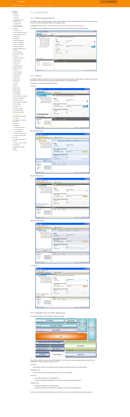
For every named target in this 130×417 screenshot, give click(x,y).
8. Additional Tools (16, 90)
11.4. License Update (17, 131)
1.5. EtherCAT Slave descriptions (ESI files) (18, 26)
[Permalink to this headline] (49, 12)
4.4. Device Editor (17, 62)
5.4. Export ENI (16, 76)
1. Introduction (15, 13)
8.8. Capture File (16, 106)
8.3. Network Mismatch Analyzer (20, 96)
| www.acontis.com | (48, 5)
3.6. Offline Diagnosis (17, 52)
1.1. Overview (16, 15)
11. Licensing (15, 123)
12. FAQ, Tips (15, 137)
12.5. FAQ (15, 150)
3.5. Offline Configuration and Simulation (19, 49)
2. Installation (15, 28)
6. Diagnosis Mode (16, 80)
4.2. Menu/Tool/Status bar (19, 58)
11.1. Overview (16, 125)
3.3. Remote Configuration (19, 44)
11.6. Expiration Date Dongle (19, 135)
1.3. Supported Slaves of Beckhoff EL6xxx (18, 20)
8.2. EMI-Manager (17, 94)
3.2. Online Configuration (18, 42)
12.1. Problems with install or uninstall (19, 140)
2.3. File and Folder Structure (19, 34)
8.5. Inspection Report (18, 100)
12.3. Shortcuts (16, 144)
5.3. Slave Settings (17, 74)
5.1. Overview (16, 70)
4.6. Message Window (18, 66)
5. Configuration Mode (17, 68)
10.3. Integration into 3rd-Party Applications (19, 121)
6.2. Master (15, 84)
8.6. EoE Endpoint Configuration (20, 102)
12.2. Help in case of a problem (20, 143)
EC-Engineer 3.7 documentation (19, 5)
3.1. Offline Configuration (18, 40)
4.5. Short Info (16, 64)
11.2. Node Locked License (19, 127)
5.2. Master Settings (17, 72)
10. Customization (16, 114)
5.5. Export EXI (16, 78)
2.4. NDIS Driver (16, 36)
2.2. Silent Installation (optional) (20, 32)
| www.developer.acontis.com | (35, 5)
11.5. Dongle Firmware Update (19, 133)
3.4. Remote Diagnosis (18, 46)
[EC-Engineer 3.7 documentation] (13, 1)
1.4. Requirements (17, 23)
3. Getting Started (16, 38)
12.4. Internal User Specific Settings (19, 147)
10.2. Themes (16, 118)
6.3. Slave (15, 86)
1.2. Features (16, 17)
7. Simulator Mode (16, 88)
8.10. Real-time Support (18, 110)
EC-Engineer (14, 11)
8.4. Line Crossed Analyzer (19, 98)
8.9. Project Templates (18, 108)
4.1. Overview (16, 56)
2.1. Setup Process (17, 30)
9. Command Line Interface (18, 112)
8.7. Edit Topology (17, 104)
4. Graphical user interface (18, 54)
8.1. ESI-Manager (16, 92)
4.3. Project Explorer (17, 60)
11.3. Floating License (18, 129)
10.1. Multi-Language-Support (19, 116)
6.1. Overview (16, 82)
